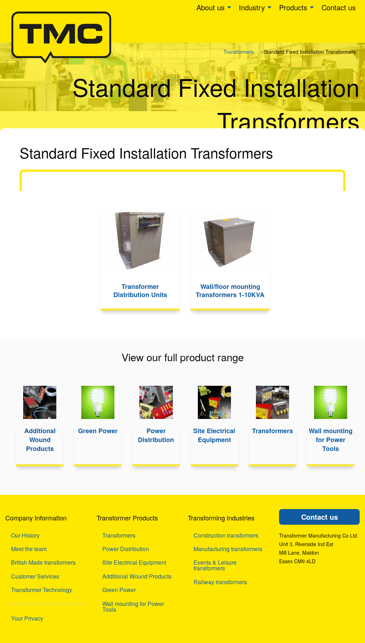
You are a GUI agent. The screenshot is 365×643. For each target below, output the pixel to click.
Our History (25, 535)
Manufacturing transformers (228, 549)
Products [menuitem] (293, 7)
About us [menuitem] (210, 7)
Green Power (119, 590)
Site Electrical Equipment (134, 562)
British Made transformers (43, 562)
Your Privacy (27, 618)
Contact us (319, 517)
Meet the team (29, 549)
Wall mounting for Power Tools (133, 606)
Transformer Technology (41, 590)
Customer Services (35, 576)
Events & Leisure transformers (215, 565)
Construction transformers (226, 535)
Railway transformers (220, 582)
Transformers (238, 51)
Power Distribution (125, 549)
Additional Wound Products (136, 576)
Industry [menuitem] (252, 7)
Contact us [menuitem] (339, 7)
